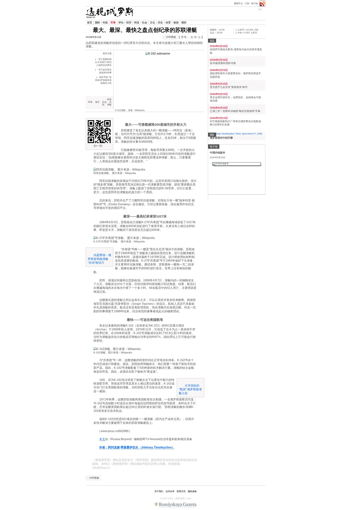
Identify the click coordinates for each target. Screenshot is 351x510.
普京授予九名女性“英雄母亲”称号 (229, 87)
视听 (183, 22)
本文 (102, 439)
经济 (128, 22)
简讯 (212, 40)
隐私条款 (192, 491)
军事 (113, 22)
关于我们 (158, 491)
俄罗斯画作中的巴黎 (221, 137)
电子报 (254, 3)
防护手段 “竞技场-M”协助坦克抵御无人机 (103, 80)
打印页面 (171, 37)
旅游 (176, 22)
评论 (121, 22)
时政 (105, 22)
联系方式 (181, 491)
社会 (144, 22)
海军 (97, 102)
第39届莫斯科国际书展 (223, 63)
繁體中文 (238, 3)
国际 (97, 22)
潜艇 (109, 104)
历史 (160, 22)
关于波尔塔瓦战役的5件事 (105, 71)
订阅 (247, 3)
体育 (168, 22)
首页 (89, 22)
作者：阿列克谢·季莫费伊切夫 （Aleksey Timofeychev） (137, 447)
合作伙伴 (170, 491)
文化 (152, 22)
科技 (136, 22)
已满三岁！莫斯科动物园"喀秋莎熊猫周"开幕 (235, 111)
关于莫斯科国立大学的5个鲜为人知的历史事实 (103, 62)
